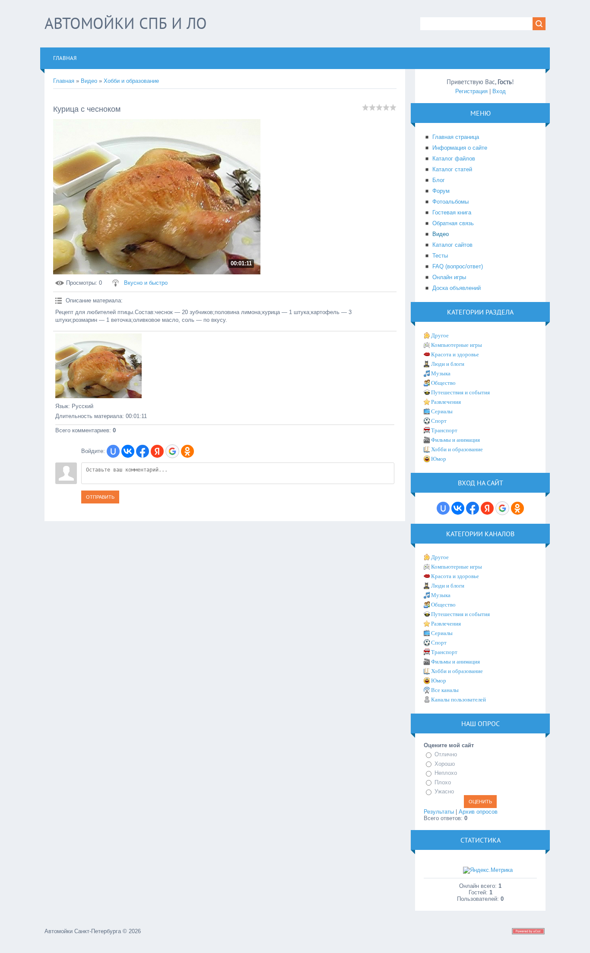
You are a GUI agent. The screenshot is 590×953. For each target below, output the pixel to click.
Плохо (443, 782)
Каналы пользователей (458, 699)
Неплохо (446, 773)
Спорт (439, 421)
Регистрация (471, 91)
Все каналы (445, 690)
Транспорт (444, 430)
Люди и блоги (447, 364)
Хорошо (445, 764)
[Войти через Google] (172, 451)
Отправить (100, 497)
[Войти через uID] (113, 451)
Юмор (438, 459)
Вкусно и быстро (146, 283)
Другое (440, 335)
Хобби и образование (131, 81)
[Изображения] (98, 365)
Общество (443, 383)
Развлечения (446, 402)
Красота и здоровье (455, 354)
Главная (63, 81)
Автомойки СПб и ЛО (125, 23)
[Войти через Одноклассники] (187, 451)
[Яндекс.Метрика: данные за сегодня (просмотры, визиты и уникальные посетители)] (488, 870)
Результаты (439, 811)
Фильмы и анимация (455, 440)
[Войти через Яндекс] (157, 451)
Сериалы (442, 411)
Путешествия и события (460, 392)
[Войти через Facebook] (142, 451)
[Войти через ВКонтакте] (127, 451)
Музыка (440, 373)
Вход (499, 91)
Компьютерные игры (456, 345)
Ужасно (444, 791)
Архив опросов (478, 811)
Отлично (446, 754)
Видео (89, 81)
